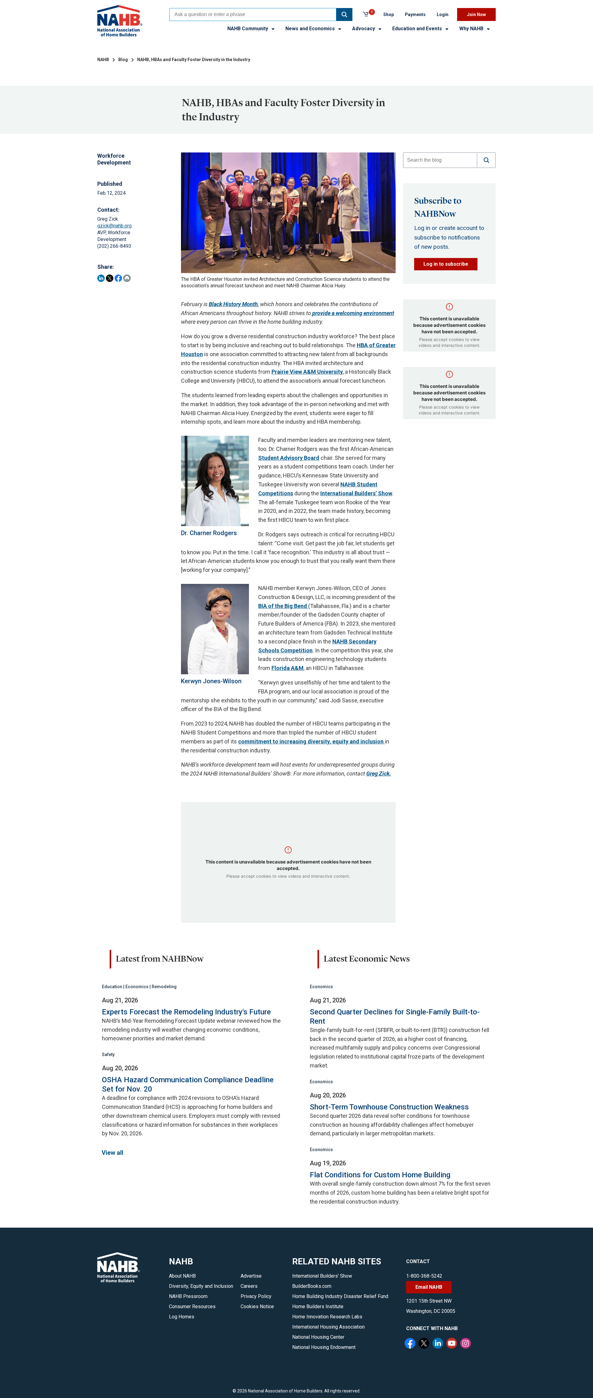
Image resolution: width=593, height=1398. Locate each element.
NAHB (103, 59)
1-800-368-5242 (424, 1276)
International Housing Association (328, 1327)
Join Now (476, 14)
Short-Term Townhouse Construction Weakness (389, 1107)
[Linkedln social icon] (438, 1344)
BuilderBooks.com (311, 1286)
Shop (388, 14)
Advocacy (364, 28)
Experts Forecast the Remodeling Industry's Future (186, 1012)
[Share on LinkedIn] (101, 278)
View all (112, 1152)
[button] (344, 14)
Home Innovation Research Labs (327, 1317)
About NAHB (182, 1276)
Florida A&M (287, 668)
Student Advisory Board (288, 458)
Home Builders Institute (317, 1306)
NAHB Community (248, 28)
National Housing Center (318, 1337)
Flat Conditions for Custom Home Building (380, 1175)
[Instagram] (466, 1344)
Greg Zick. (378, 773)
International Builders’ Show (356, 493)
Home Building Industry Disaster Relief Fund (340, 1296)
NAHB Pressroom (188, 1296)
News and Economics (310, 28)
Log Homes (181, 1317)
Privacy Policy (256, 1296)
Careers (249, 1286)
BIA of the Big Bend (283, 606)
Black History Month (233, 304)
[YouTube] (452, 1344)
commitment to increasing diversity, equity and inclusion (311, 741)
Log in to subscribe (445, 264)
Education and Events (417, 28)
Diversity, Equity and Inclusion (201, 1286)
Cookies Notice (257, 1306)
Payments (415, 14)
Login (442, 14)
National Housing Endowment (323, 1347)
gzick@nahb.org (114, 226)
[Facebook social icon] (411, 1344)
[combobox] (252, 14)
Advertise (251, 1276)
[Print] (127, 278)
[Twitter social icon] (424, 1344)
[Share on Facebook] (118, 278)
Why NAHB (472, 28)
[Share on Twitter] (109, 278)
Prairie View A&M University (307, 371)
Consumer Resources (192, 1306)
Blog (123, 59)
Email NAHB (428, 1287)
